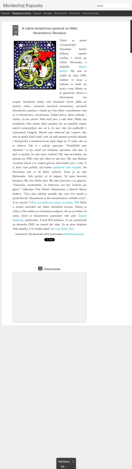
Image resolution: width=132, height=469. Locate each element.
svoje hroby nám (64, 228)
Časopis (37, 13)
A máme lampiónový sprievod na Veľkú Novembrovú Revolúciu (49, 30)
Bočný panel (60, 13)
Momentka (74, 13)
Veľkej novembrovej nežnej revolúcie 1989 (54, 202)
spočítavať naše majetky (67, 167)
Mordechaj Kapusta (74, 234)
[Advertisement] (104, 76)
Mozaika (48, 13)
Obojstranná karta (21, 13)
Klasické (6, 13)
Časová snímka (90, 13)
